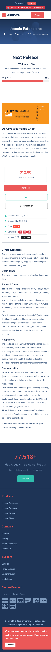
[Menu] (47, 15)
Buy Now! (25, 188)
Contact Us (6, 549)
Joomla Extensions (10, 508)
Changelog (26, 237)
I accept (10, 645)
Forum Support (8, 569)
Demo (26, 197)
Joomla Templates (10, 503)
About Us (6, 533)
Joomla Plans (8, 518)
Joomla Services (9, 513)
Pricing (37, 15)
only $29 (32, 3)
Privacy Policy (11, 639)
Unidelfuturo (7, 579)
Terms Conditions (9, 544)
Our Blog (5, 564)
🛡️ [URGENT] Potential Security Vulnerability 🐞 (25, 8)
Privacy (5, 538)
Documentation (26, 206)
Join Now (25, 478)
